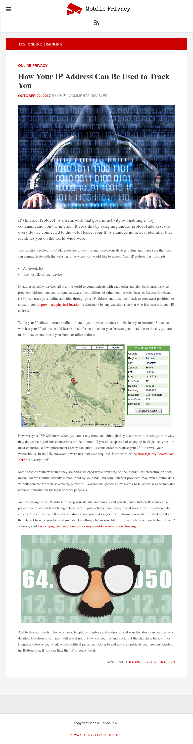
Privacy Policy (81, 735)
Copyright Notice (109, 735)
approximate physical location (59, 304)
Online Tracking (161, 662)
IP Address (137, 662)
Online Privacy (32, 66)
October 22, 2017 (34, 96)
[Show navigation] (8, 9)
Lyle (61, 96)
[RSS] (96, 23)
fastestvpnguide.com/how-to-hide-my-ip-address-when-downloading (87, 526)
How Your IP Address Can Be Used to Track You (94, 80)
